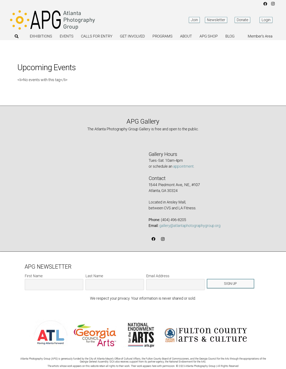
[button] (16, 36)
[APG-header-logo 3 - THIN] (52, 19)
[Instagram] (273, 4)
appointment (183, 166)
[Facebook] (265, 4)
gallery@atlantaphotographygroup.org (189, 225)
